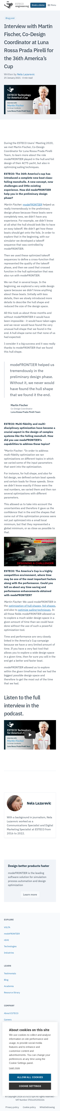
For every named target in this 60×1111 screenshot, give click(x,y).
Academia (9, 986)
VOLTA (7, 927)
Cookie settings (30, 1086)
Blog (6, 979)
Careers (8, 1019)
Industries (9, 952)
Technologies (10, 946)
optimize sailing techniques (34, 609)
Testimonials (10, 973)
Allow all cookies (30, 1077)
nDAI (6, 940)
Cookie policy (29, 1107)
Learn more (14, 1068)
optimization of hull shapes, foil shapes (32, 605)
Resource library (12, 992)
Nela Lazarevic (26, 74)
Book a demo (38, 5)
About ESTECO (11, 1013)
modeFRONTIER (32, 204)
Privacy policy (12, 1107)
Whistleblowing (47, 1107)
